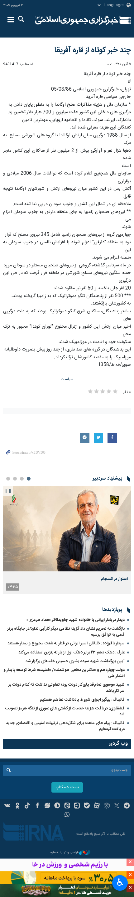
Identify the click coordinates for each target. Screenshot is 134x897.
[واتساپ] (67, 815)
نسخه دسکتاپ (67, 787)
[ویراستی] (47, 806)
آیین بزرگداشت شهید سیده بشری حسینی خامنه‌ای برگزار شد (75, 661)
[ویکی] (7, 806)
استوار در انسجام (114, 579)
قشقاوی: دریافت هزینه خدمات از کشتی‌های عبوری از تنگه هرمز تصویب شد (65, 711)
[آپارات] (97, 806)
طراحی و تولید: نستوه (64, 852)
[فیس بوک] (37, 806)
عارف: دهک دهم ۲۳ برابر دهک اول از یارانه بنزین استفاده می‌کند (71, 652)
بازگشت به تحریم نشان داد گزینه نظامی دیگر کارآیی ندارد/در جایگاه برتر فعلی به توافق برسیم (66, 631)
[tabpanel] (67, 540)
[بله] (87, 806)
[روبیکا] (107, 806)
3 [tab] (15, 479)
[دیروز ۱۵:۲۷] (67, 528)
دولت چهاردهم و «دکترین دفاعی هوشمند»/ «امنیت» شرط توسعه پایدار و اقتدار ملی (64, 673)
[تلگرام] (126, 806)
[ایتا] (67, 806)
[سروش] (57, 806)
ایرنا (76, 20)
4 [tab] (8, 479)
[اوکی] (17, 806)
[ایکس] (116, 806)
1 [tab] (29, 479)
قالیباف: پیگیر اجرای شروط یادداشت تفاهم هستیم (82, 699)
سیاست (67, 379)
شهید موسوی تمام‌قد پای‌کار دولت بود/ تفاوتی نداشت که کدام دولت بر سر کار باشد (66, 687)
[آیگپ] (77, 806)
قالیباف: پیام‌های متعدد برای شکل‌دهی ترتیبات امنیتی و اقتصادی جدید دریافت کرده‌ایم (65, 726)
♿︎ (120, 882)
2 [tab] (22, 479)
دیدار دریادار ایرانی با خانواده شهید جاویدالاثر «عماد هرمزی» (75, 620)
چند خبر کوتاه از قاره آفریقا (92, 50)
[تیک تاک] (27, 806)
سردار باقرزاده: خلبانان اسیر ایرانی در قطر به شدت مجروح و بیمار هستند (66, 643)
